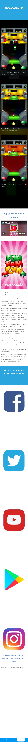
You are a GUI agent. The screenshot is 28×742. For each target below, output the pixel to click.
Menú (25, 3)
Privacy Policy (23, 667)
